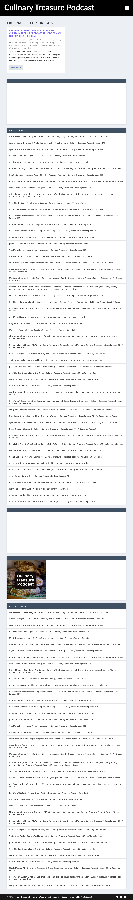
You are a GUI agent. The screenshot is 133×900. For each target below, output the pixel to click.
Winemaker (57, 45)
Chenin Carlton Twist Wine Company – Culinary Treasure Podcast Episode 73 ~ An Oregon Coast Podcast (35, 33)
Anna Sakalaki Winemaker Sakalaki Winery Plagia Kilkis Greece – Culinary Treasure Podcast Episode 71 (55, 469)
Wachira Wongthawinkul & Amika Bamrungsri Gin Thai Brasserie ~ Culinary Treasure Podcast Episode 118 (57, 143)
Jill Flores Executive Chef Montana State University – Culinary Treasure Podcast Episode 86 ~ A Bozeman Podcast (60, 366)
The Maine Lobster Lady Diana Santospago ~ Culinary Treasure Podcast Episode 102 (47, 250)
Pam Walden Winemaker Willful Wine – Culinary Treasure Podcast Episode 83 (44, 385)
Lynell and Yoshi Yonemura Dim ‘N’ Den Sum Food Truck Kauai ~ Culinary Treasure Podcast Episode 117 (56, 149)
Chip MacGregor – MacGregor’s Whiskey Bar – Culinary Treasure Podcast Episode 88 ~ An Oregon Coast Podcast (59, 354)
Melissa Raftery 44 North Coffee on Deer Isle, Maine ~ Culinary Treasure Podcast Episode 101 (51, 256)
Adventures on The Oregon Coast (48, 40)
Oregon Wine (43, 45)
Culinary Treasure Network (25, 897)
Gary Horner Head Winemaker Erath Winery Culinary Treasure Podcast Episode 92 (46, 323)
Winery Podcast (20, 48)
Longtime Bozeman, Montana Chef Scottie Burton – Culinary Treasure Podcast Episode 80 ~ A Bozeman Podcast (60, 409)
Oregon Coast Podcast (28, 45)
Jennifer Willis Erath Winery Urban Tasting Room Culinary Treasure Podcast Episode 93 (48, 317)
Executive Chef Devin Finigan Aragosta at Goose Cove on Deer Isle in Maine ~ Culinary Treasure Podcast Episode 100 (61, 263)
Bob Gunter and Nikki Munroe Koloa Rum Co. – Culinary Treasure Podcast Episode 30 (47, 495)
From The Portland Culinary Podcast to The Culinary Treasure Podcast (41, 489)
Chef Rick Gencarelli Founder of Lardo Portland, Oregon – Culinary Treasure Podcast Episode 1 (52, 501)
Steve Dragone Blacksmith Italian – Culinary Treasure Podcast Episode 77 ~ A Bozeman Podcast (52, 429)
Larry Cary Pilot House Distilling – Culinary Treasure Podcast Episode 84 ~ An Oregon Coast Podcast (54, 379)
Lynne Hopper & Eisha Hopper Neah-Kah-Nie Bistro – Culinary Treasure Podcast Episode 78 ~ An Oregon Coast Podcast (63, 422)
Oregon (53, 42)
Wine (50, 45)
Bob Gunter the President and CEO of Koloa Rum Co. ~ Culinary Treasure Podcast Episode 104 (51, 237)
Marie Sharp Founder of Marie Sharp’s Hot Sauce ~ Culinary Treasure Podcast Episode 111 (50, 188)
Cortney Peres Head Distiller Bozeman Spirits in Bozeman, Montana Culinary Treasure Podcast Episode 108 (58, 209)
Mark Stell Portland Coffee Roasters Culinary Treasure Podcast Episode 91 (42, 330)
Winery (11, 48)
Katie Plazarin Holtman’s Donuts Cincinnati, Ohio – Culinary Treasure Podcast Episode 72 (49, 463)
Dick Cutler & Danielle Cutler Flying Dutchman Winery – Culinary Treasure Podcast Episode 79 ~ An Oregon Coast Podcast (64, 416)
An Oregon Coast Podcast (18, 42)
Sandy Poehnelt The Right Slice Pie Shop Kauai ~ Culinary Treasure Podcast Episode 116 (49, 156)
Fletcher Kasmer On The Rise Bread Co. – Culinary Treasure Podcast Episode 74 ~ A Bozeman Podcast (55, 450)
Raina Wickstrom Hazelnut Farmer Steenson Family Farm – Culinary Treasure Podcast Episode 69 (53, 482)
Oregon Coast (14, 45)
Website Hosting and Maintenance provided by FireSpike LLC (65, 897)
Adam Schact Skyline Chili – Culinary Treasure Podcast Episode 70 (39, 476)
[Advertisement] (66, 103)
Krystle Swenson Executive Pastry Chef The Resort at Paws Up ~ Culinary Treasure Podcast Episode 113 (56, 175)
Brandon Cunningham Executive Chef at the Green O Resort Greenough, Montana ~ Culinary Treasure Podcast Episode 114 (65, 168)
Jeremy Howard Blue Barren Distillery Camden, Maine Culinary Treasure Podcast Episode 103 (51, 243)
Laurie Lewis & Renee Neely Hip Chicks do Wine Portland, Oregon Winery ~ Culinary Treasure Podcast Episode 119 (60, 136)
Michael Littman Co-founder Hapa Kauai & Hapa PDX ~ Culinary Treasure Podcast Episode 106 (52, 224)
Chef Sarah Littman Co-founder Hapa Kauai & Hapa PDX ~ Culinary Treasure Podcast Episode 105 (53, 231)
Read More (16, 67)
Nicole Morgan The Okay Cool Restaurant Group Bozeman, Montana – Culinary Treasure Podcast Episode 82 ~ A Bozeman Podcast (65, 393)
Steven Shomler (17, 40)
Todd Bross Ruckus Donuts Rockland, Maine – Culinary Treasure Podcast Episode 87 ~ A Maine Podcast (55, 360)
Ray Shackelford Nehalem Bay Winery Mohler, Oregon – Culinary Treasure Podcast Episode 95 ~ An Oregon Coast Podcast (64, 302)
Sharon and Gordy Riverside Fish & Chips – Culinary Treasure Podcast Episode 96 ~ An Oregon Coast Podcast (58, 295)
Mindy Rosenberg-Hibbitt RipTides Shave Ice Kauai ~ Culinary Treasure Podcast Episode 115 (50, 162)
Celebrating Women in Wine (39, 42)
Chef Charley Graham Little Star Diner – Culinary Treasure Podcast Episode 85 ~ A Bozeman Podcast (54, 373)
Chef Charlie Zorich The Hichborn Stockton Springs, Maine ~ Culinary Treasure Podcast (48, 203)
